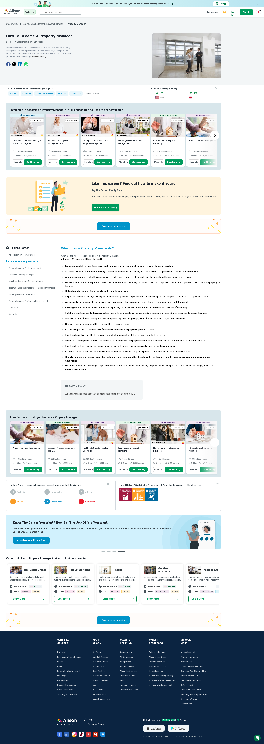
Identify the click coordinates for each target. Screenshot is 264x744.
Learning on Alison (100, 680)
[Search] (41, 12)
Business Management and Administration (43, 24)
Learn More (19, 599)
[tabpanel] (113, 532)
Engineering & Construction (69, 657)
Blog (94, 685)
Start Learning (32, 162)
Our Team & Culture (101, 662)
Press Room (98, 690)
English (60, 662)
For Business (212, 12)
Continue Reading (39, 57)
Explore (28, 12)
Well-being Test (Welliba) (162, 676)
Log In (233, 12)
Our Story (97, 652)
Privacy (159, 737)
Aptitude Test (157, 671)
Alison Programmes (101, 699)
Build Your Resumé (157, 652)
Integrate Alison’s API (190, 676)
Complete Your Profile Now (31, 540)
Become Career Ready (105, 207)
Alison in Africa (99, 694)
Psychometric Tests (157, 666)
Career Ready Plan (157, 662)
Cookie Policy (191, 737)
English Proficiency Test (162, 685)
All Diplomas (125, 662)
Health (60, 666)
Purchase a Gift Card (129, 690)
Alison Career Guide (157, 657)
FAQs (90, 719)
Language (61, 676)
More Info (17, 162)
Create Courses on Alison (192, 666)
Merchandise (186, 704)
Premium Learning (128, 685)
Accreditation (126, 652)
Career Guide (12, 24)
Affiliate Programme (189, 657)
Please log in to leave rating (113, 226)
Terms (166, 737)
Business (61, 652)
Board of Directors (100, 657)
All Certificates (126, 657)
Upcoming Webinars (189, 699)
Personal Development (67, 685)
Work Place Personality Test (164, 680)
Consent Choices (177, 737)
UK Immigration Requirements (194, 694)
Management (63, 680)
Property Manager (76, 24)
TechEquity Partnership (191, 690)
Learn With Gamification (191, 680)
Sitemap (202, 737)
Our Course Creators (101, 676)
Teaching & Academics (67, 694)
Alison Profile (186, 662)
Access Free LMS (188, 652)
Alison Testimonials (128, 671)
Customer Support (96, 724)
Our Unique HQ (99, 666)
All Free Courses (127, 666)
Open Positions (99, 671)
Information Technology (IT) (69, 671)
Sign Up (246, 12)
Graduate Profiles (127, 676)
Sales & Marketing (65, 690)
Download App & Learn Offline (193, 671)
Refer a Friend (187, 685)
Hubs (122, 680)
